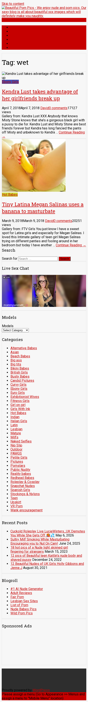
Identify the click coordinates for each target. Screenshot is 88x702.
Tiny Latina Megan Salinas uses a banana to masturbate (43, 208)
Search (64, 258)
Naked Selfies (21, 441)
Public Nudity (20, 470)
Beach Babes (20, 356)
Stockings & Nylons (25, 494)
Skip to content (13, 4)
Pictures (16, 31)
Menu (6, 20)
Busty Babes (19, 376)
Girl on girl (17, 405)
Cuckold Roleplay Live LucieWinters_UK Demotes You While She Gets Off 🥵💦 (47, 533)
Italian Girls (18, 421)
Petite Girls (18, 457)
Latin (14, 425)
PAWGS (16, 453)
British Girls (19, 372)
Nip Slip (16, 445)
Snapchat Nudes (22, 486)
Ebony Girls (10, 82)
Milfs (14, 437)
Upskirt (15, 502)
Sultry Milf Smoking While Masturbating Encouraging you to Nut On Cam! (39, 541)
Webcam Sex (20, 44)
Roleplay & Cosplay (25, 482)
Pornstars (17, 35)
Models (7, 326)
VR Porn (16, 506)
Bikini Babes (19, 368)
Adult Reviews (21, 593)
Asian (14, 352)
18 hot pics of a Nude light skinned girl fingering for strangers (39, 549)
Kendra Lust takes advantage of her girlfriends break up (40, 95)
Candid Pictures (22, 381)
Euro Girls (17, 393)
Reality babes (20, 474)
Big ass (16, 360)
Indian (14, 417)
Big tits (15, 364)
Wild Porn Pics (21, 613)
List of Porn (19, 605)
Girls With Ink (20, 409)
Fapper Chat (19, 48)
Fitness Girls (19, 401)
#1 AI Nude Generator (26, 589)
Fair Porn (17, 597)
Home (14, 27)
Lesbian (16, 429)
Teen (14, 498)
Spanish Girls (20, 490)
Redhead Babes (22, 478)
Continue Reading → (71, 245)
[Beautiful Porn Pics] (44, 16)
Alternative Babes (23, 348)
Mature (15, 433)
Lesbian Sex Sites (24, 601)
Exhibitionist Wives (24, 397)
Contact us (18, 40)
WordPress (41, 690)
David (44, 108)
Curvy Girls (18, 385)
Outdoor (16, 449)
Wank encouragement (26, 510)
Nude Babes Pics (23, 609)
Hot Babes (10, 195)
